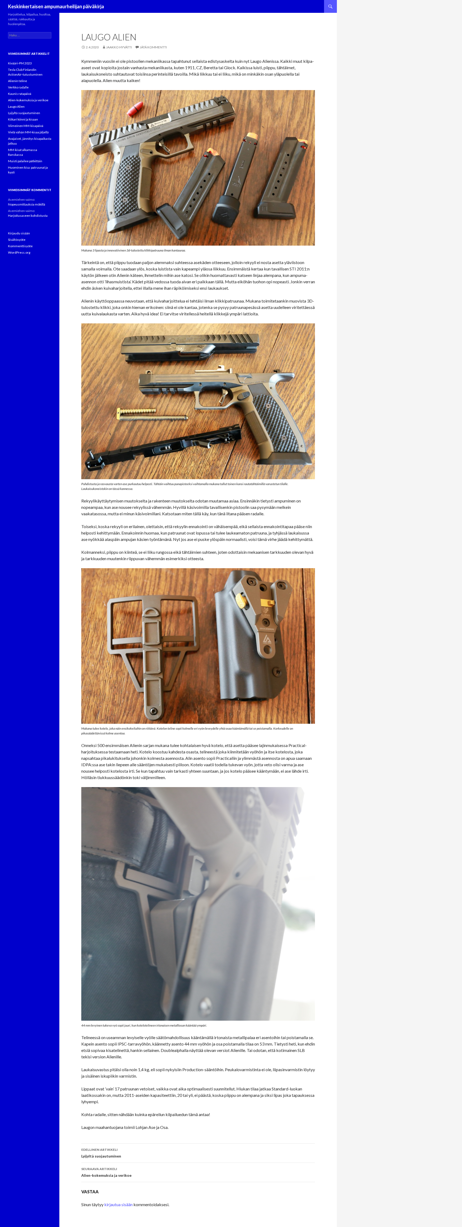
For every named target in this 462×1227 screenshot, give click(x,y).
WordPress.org (19, 252)
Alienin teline (17, 81)
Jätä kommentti (153, 47)
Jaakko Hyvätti (119, 47)
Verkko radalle (18, 87)
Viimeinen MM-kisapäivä (25, 126)
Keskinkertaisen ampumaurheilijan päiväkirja (56, 6)
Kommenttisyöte (20, 246)
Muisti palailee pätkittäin (25, 161)
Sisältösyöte (16, 240)
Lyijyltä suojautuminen (101, 1153)
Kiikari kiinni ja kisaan (23, 119)
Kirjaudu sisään (19, 233)
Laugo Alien (16, 106)
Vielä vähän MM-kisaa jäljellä (28, 132)
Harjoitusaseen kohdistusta (28, 216)
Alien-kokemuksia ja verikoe (106, 1172)
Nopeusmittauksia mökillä (26, 204)
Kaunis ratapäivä (19, 94)
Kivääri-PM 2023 (20, 63)
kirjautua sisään (118, 1204)
